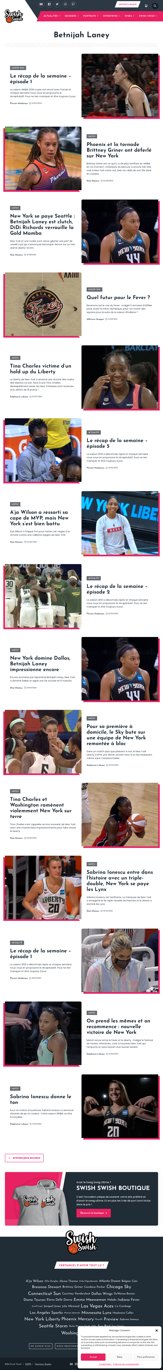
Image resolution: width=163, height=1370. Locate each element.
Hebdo (111, 1299)
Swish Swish (147, 16)
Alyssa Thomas (69, 1281)
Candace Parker (94, 1287)
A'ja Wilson (34, 1281)
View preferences (146, 1357)
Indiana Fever (129, 1300)
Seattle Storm (53, 1326)
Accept (93, 1357)
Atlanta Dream (109, 1281)
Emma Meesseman (90, 1300)
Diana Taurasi (34, 1300)
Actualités (51, 16)
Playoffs (99, 1319)
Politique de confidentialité (126, 1364)
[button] (156, 1330)
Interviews (110, 16)
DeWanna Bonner (124, 1293)
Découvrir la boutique (92, 1213)
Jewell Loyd (37, 1306)
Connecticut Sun (44, 1294)
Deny (119, 1357)
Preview (111, 1319)
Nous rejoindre (67, 1346)
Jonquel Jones (52, 1306)
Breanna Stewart (46, 1287)
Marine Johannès (72, 1313)
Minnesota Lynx (96, 1313)
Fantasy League (128, 4)
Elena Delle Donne (59, 1299)
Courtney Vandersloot (76, 1293)
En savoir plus (41, 1346)
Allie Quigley (51, 1281)
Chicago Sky (118, 1287)
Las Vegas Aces (97, 1306)
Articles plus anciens (26, 1158)
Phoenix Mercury (77, 1319)
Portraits (89, 16)
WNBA (128, 16)
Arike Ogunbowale (88, 1281)
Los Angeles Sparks (46, 1313)
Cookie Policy (105, 1364)
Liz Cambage (123, 1306)
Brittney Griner (72, 1287)
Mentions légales (43, 1364)
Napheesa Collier (123, 1313)
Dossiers (70, 16)
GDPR (28, 1364)
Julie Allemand (70, 1306)
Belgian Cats (129, 1281)
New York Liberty (42, 1319)
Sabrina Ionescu (129, 1319)
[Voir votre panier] (146, 6)
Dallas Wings (102, 1294)
